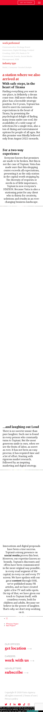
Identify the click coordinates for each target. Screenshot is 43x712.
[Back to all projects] (7, 618)
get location (15, 648)
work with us (17, 660)
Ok (28, 711)
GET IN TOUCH (26, 3)
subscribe (14, 672)
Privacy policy (11, 698)
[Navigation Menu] (39, 2)
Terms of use (30, 695)
